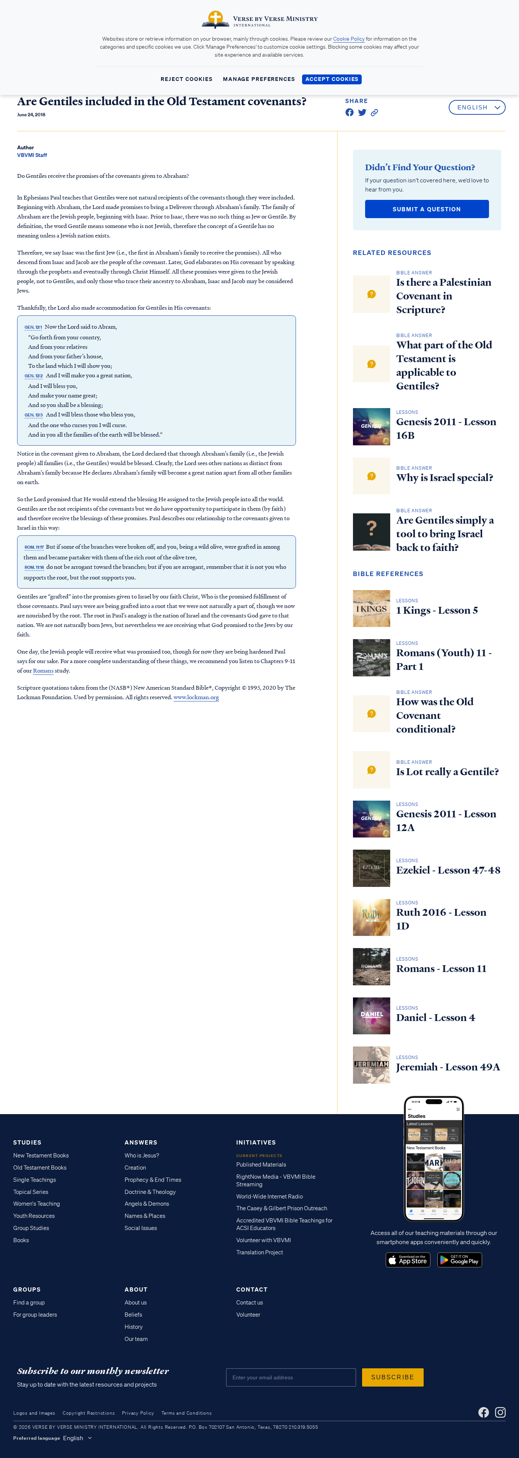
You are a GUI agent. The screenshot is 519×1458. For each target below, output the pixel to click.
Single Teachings (34, 1179)
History (134, 1326)
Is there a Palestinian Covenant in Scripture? (444, 296)
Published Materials (261, 1164)
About (136, 1289)
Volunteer (248, 1314)
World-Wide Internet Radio (269, 1196)
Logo (408, 1260)
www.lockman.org (196, 697)
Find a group (29, 1302)
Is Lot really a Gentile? (447, 772)
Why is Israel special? (445, 477)
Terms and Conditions (186, 1413)
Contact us (249, 1302)
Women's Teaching (36, 1203)
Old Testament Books (39, 1167)
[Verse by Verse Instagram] (500, 1412)
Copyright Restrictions (89, 1413)
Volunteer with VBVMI (263, 1240)
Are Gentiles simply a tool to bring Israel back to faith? (445, 533)
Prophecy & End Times (153, 1179)
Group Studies (31, 1228)
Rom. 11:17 (34, 547)
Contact (252, 1289)
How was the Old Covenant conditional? (435, 715)
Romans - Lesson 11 (441, 968)
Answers (141, 1142)
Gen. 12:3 (34, 415)
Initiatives (256, 1142)
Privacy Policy (138, 1413)
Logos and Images (34, 1413)
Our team (136, 1339)
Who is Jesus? (142, 1155)
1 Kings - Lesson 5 (437, 610)
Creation (135, 1167)
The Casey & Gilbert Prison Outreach (281, 1208)
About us (136, 1302)
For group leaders (35, 1314)
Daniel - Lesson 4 (436, 1017)
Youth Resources (34, 1216)
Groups (27, 1289)
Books (21, 1240)
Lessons (407, 412)
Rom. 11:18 (34, 567)
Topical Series (30, 1192)
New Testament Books (41, 1155)
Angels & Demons (147, 1203)
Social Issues (141, 1228)
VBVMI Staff (32, 154)
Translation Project (259, 1252)
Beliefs (133, 1314)
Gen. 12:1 (33, 327)
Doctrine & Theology (150, 1192)
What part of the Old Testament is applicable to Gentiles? (444, 365)
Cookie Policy (349, 38)
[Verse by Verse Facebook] (483, 1412)
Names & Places (145, 1216)
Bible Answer (414, 272)
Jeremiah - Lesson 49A (448, 1067)
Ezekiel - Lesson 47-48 (448, 870)
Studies (27, 1142)
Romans (43, 670)
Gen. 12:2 (34, 376)
